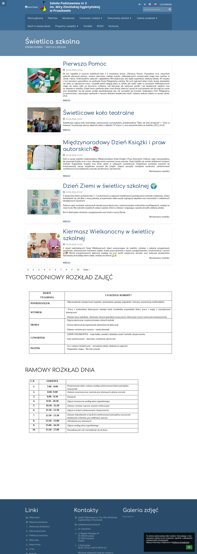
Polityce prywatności (180, 542)
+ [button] (140, 4)
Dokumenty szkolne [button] (118, 18)
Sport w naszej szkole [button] (39, 26)
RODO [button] (100, 26)
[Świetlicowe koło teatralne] (44, 119)
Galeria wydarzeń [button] (146, 18)
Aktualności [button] (68, 18)
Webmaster (34, 517)
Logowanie (166, 4)
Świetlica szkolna (56, 47)
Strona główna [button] (35, 18)
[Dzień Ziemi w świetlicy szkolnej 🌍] (44, 202)
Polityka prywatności (38, 535)
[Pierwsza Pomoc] (44, 80)
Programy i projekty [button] (65, 26)
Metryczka (34, 540)
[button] (149, 4)
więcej (66, 100)
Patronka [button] (52, 18)
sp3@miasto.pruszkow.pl (89, 524)
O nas (31, 549)
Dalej (85, 269)
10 (78, 269)
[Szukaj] (170, 9)
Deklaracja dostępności (39, 526)
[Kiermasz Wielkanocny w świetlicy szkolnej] (44, 245)
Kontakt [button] (88, 26)
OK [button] (189, 547)
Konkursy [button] (114, 26)
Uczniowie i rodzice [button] (89, 18)
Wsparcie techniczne (38, 522)
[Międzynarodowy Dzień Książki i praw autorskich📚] (44, 157)
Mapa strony (34, 544)
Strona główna (34, 47)
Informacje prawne (37, 531)
